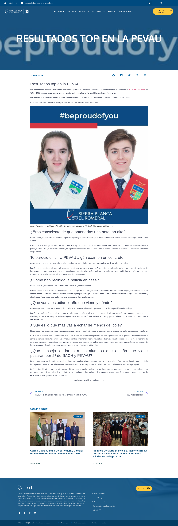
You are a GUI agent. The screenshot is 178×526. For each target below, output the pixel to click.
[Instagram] (161, 3)
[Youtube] (34, 513)
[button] (150, 3)
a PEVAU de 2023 (137, 90)
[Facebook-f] (156, 3)
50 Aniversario (125, 11)
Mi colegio (97, 11)
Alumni (111, 11)
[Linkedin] (24, 513)
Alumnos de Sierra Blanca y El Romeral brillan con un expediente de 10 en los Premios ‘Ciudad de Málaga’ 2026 (120, 453)
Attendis (58, 11)
